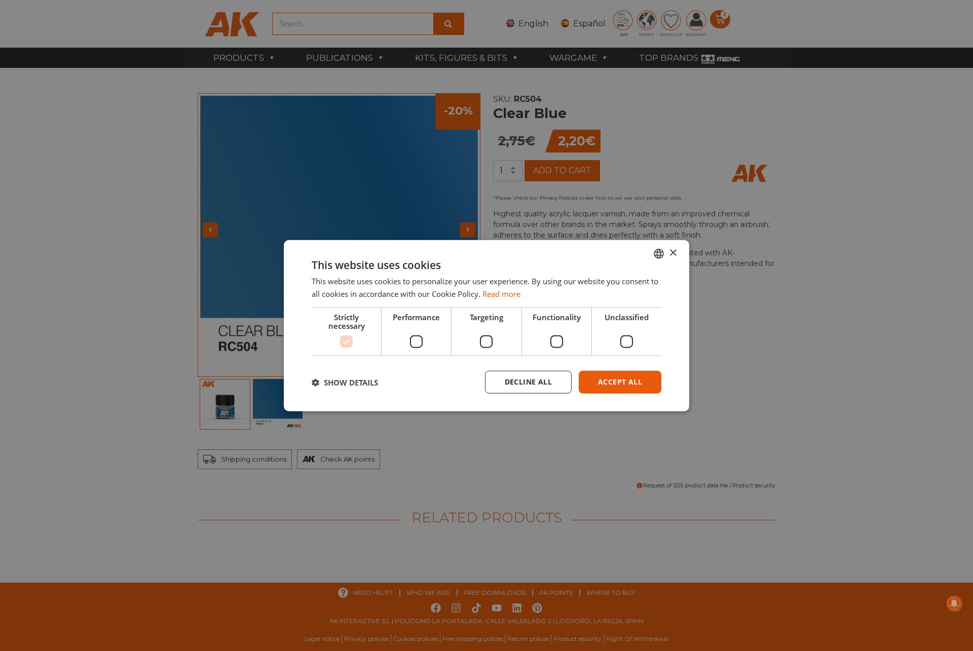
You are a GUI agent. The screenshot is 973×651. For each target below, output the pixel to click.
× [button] (673, 253)
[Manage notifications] (954, 603)
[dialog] (486, 325)
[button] (345, 382)
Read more (501, 293)
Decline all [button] (528, 382)
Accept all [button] (620, 382)
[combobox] (659, 253)
